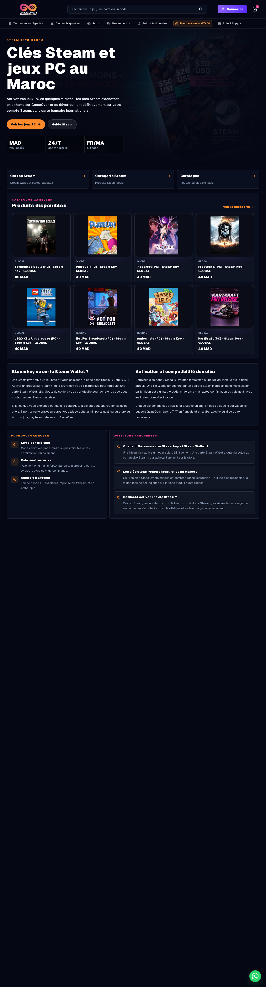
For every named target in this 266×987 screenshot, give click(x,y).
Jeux (95, 23)
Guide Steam (62, 124)
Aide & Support (233, 23)
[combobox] (131, 9)
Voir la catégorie (236, 207)
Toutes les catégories (28, 23)
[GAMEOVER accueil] (28, 9)
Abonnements (120, 23)
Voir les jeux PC (23, 124)
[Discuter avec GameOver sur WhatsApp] (255, 976)
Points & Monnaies (155, 23)
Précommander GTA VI (195, 23)
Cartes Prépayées (67, 23)
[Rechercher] (201, 9)
